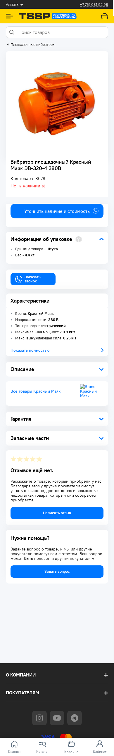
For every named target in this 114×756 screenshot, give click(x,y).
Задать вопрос (57, 571)
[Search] (11, 32)
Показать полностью (30, 350)
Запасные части (30, 438)
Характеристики (30, 300)
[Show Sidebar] (9, 16)
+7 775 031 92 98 (94, 4)
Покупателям (22, 693)
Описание (22, 369)
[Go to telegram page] (74, 718)
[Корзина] (104, 16)
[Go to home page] (48, 16)
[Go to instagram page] (39, 718)
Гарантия (21, 418)
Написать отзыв (57, 512)
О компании (21, 675)
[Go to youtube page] (57, 718)
